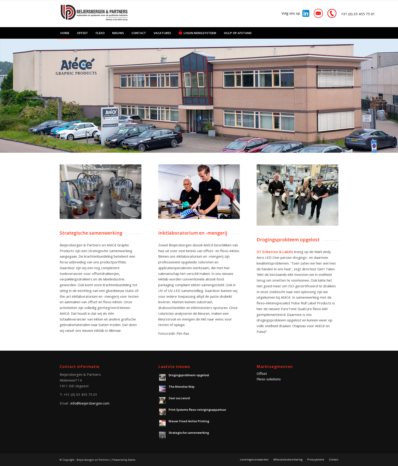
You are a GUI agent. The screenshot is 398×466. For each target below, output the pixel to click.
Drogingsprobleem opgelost (189, 375)
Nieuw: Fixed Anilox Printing (189, 421)
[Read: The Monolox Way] (162, 389)
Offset (262, 373)
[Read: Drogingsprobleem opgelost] (162, 377)
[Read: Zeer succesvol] (162, 400)
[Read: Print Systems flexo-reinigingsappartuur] (162, 412)
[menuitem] (64, 33)
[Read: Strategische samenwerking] (162, 435)
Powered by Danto (123, 459)
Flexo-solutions (269, 379)
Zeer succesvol (179, 398)
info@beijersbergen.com (89, 403)
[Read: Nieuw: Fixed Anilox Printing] (162, 423)
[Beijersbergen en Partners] (94, 13)
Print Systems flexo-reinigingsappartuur (197, 410)
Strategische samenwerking (189, 433)
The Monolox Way (182, 386)
